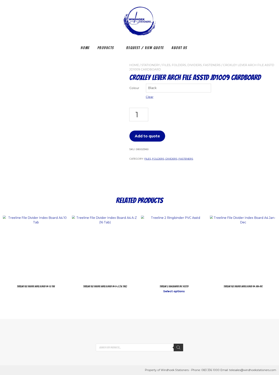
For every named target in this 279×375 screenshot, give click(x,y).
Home (85, 48)
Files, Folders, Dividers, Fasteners (191, 65)
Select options (174, 291)
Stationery (150, 65)
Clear (149, 97)
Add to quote (147, 136)
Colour (134, 88)
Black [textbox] (152, 88)
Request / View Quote (145, 48)
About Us (179, 48)
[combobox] (178, 88)
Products (105, 48)
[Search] (178, 347)
